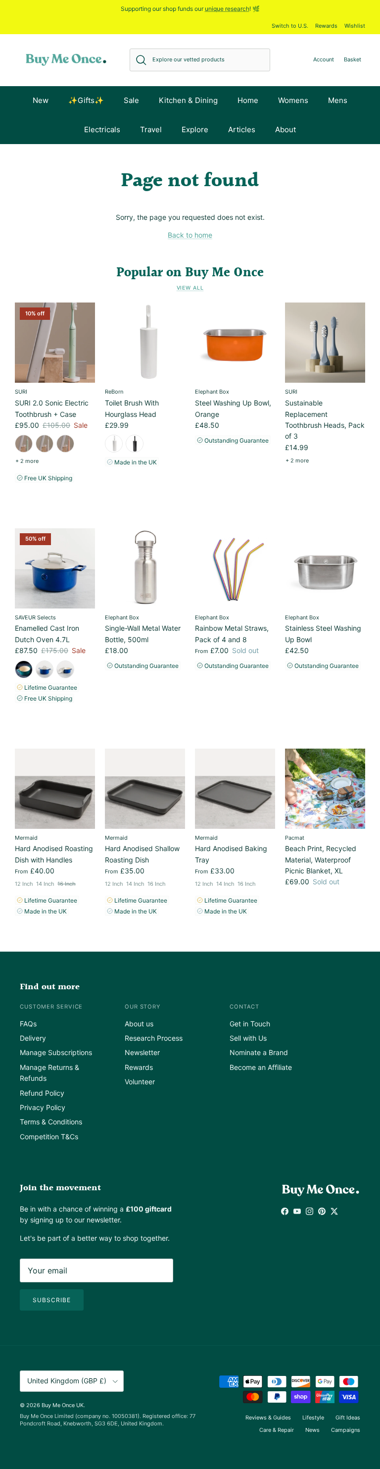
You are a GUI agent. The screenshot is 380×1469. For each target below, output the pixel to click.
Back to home (190, 235)
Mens (337, 100)
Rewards (326, 25)
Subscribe (52, 1300)
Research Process (154, 1038)
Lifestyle (313, 1417)
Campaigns (345, 1429)
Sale (131, 100)
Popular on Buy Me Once (190, 272)
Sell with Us (248, 1038)
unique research (227, 8)
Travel (151, 129)
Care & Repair (276, 1429)
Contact (244, 1006)
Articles (241, 129)
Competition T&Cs (49, 1136)
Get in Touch (250, 1023)
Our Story (142, 1006)
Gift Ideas (347, 1417)
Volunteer (140, 1081)
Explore (195, 129)
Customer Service (51, 1006)
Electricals (102, 129)
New (40, 100)
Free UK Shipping (47, 478)
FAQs (28, 1023)
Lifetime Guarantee (50, 687)
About (285, 129)
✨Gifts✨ (86, 100)
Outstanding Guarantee (236, 440)
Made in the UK (135, 462)
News (312, 1429)
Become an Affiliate (261, 1067)
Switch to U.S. (290, 25)
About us (139, 1023)
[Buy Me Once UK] (66, 60)
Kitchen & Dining (188, 100)
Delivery (33, 1038)
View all (190, 288)
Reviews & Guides (268, 1417)
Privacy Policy (42, 1107)
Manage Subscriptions (56, 1052)
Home (248, 100)
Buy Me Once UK (63, 1405)
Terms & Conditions (51, 1121)
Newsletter (142, 1052)
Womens (293, 100)
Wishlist (354, 25)
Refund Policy (42, 1093)
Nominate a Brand (259, 1052)
